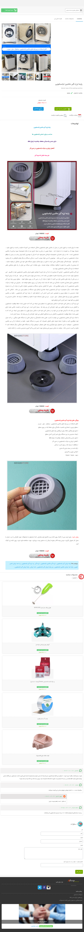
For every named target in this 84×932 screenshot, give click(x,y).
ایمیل (81, 837)
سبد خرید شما (9, 10)
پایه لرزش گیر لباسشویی (63, 563)
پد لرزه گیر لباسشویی (27, 563)
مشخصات (79, 18)
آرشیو (74, 578)
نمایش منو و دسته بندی (72, 10)
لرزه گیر (37, 563)
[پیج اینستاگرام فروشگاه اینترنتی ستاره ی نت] (48, 887)
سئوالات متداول (78, 894)
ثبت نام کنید (34, 926)
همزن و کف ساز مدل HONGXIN (42, 607)
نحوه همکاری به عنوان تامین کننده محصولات (70, 900)
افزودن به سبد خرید (61, 109)
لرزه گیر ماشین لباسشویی (47, 563)
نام (82, 829)
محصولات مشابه (69, 18)
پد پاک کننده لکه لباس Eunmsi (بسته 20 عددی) (43, 681)
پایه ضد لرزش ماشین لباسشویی (63, 567)
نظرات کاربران (58, 18)
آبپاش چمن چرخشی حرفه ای (42, 644)
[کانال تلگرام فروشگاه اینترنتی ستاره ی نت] (40, 887)
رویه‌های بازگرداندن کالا (76, 897)
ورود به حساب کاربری (46, 926)
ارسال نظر (79, 871)
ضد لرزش (33, 567)
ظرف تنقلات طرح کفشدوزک (42, 755)
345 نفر (36, 109)
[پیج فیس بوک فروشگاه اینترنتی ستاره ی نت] (44, 887)
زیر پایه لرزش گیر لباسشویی (45, 567)
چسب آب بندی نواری (43, 718)
